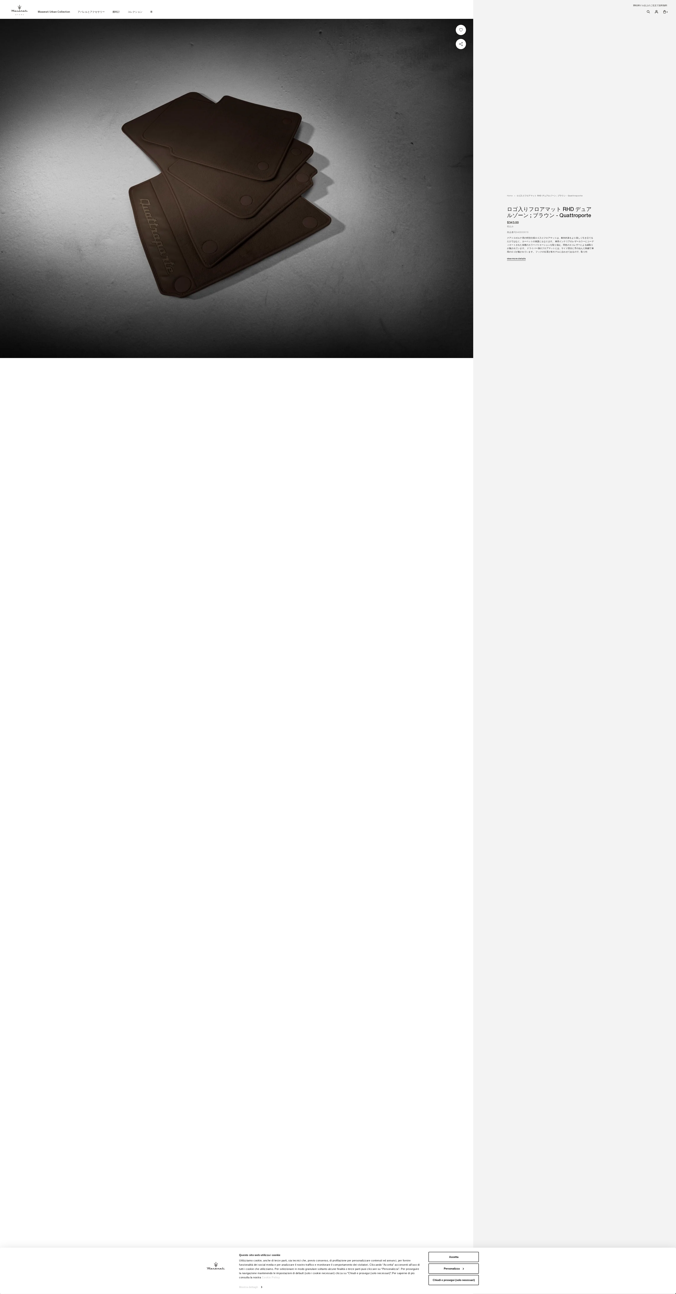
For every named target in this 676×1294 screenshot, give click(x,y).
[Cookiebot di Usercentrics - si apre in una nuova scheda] (215, 1287)
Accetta (453, 1256)
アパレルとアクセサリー (91, 12)
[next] (464, 647)
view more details (516, 258)
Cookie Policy (271, 1277)
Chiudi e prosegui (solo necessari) (454, 1280)
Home (509, 196)
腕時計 (116, 12)
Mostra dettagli (248, 1287)
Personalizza (452, 1268)
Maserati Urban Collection (54, 12)
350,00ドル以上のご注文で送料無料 (650, 5)
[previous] (9, 647)
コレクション (135, 12)
